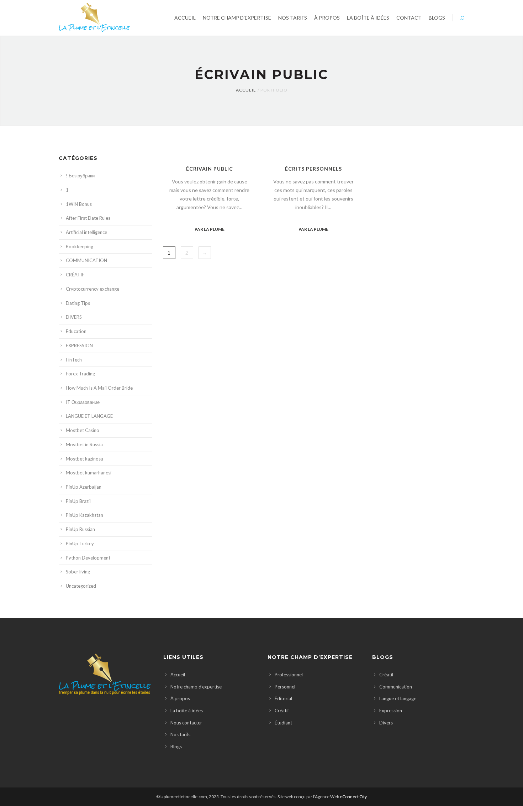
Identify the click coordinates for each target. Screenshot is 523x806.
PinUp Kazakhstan (84, 515)
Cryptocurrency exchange (92, 289)
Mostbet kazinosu (84, 459)
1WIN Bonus (79, 204)
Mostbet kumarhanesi (88, 472)
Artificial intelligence (86, 232)
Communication (395, 687)
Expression (390, 710)
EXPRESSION (79, 345)
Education (76, 331)
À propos (180, 698)
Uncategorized (81, 586)
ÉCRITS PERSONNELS (313, 169)
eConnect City (353, 796)
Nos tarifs (180, 734)
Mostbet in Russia (84, 444)
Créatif (282, 710)
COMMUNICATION (86, 260)
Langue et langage (397, 698)
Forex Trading (80, 373)
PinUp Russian (80, 529)
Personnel (285, 687)
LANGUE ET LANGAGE (89, 416)
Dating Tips (78, 303)
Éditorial (283, 698)
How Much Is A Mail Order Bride (99, 388)
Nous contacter (186, 723)
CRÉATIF (75, 274)
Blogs (176, 746)
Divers (386, 723)
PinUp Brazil (78, 501)
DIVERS (74, 317)
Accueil (246, 90)
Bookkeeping (79, 246)
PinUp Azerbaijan (83, 487)
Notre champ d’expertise (196, 687)
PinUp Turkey (80, 543)
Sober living (78, 571)
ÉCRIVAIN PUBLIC (209, 169)
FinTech (74, 360)
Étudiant (283, 723)
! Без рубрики (80, 175)
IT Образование (83, 402)
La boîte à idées (186, 710)
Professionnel (289, 674)
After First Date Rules (88, 218)
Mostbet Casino (82, 430)
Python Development (88, 558)
